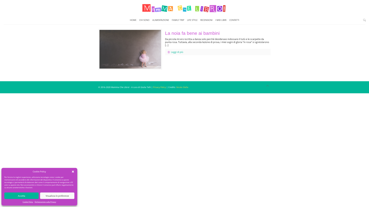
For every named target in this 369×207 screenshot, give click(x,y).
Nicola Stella (182, 87)
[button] (72, 171)
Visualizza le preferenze (57, 195)
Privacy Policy (159, 87)
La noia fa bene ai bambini (192, 33)
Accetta (21, 195)
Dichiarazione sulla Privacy (45, 202)
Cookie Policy (28, 202)
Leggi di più (177, 52)
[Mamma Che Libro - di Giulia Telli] (184, 8)
